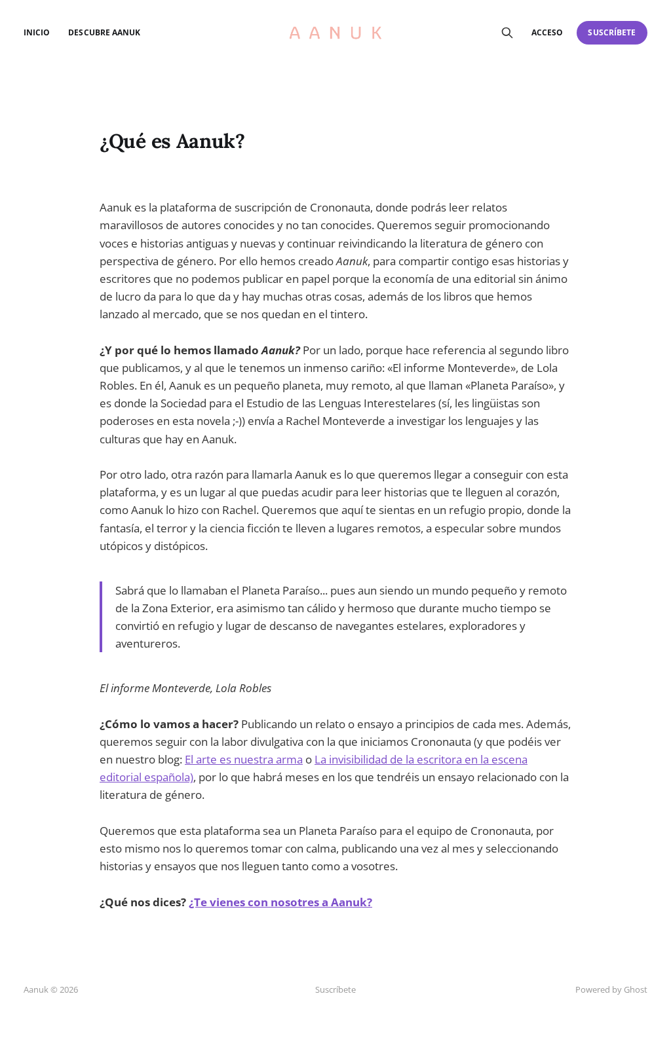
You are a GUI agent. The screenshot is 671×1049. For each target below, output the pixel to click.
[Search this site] (507, 33)
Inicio (37, 32)
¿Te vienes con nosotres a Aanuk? (280, 902)
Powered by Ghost (611, 989)
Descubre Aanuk (104, 32)
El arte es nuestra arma (244, 759)
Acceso (547, 32)
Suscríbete (612, 32)
